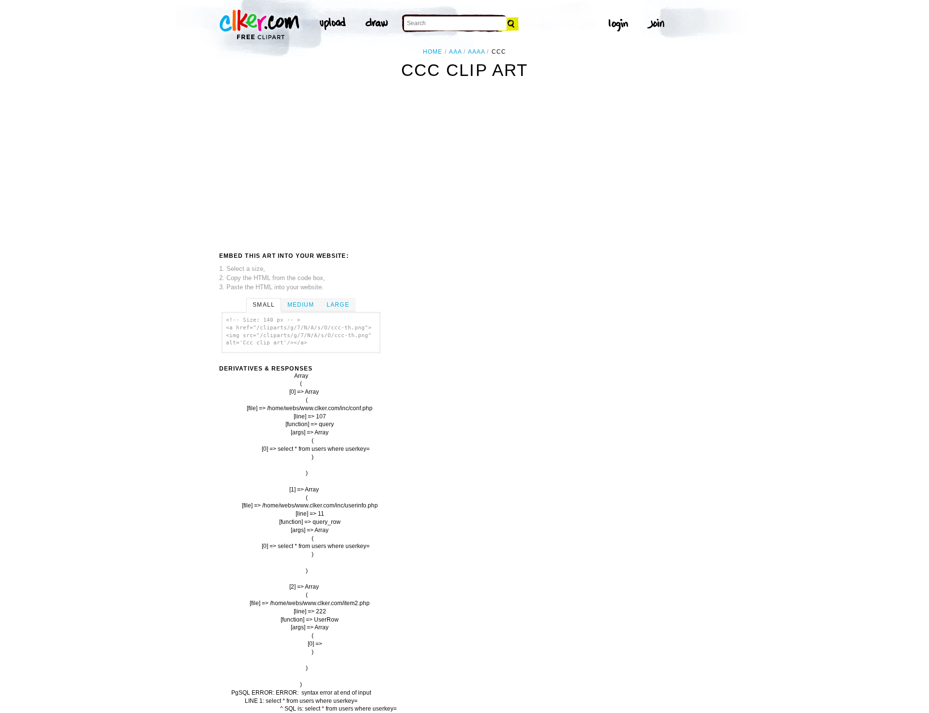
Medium (300, 304)
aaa (455, 51)
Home (432, 51)
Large (338, 304)
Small (263, 304)
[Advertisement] (300, 168)
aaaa (476, 51)
